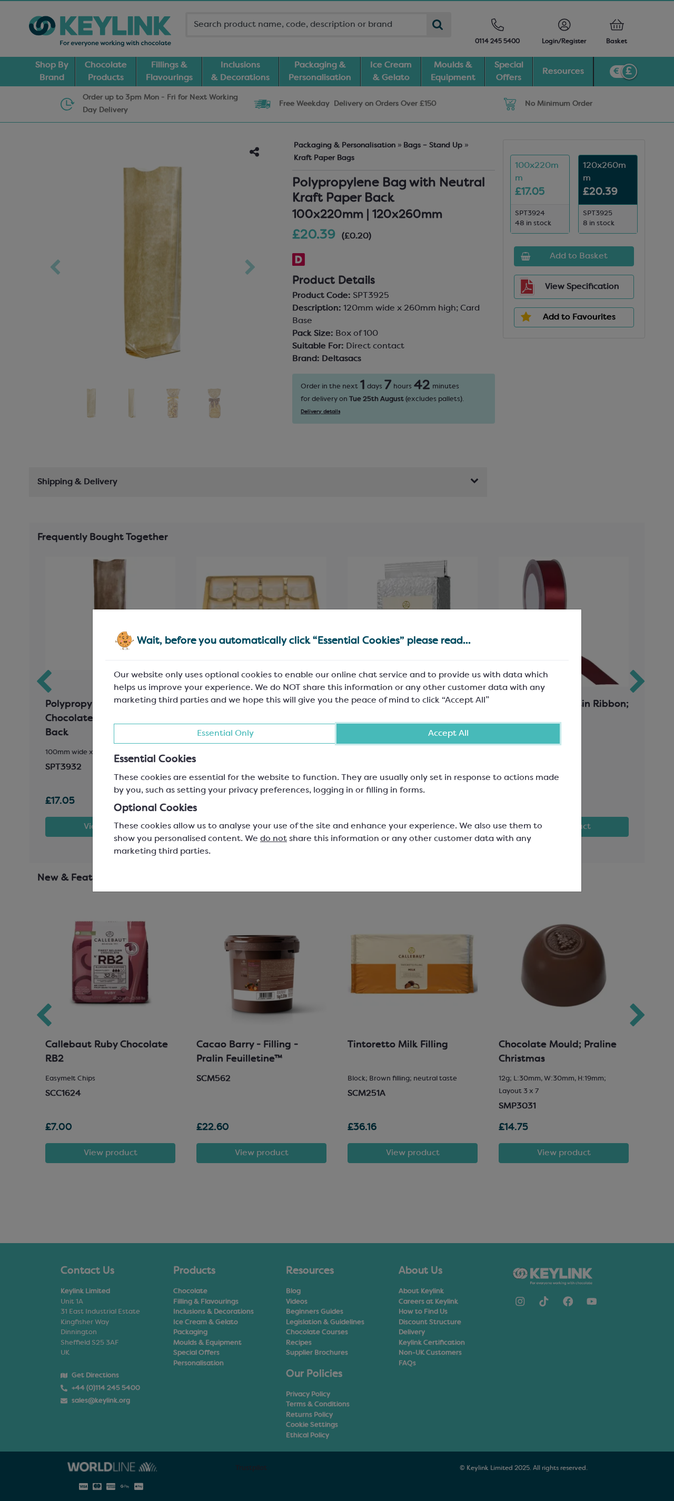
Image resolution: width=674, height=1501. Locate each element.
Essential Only (225, 733)
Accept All (448, 733)
